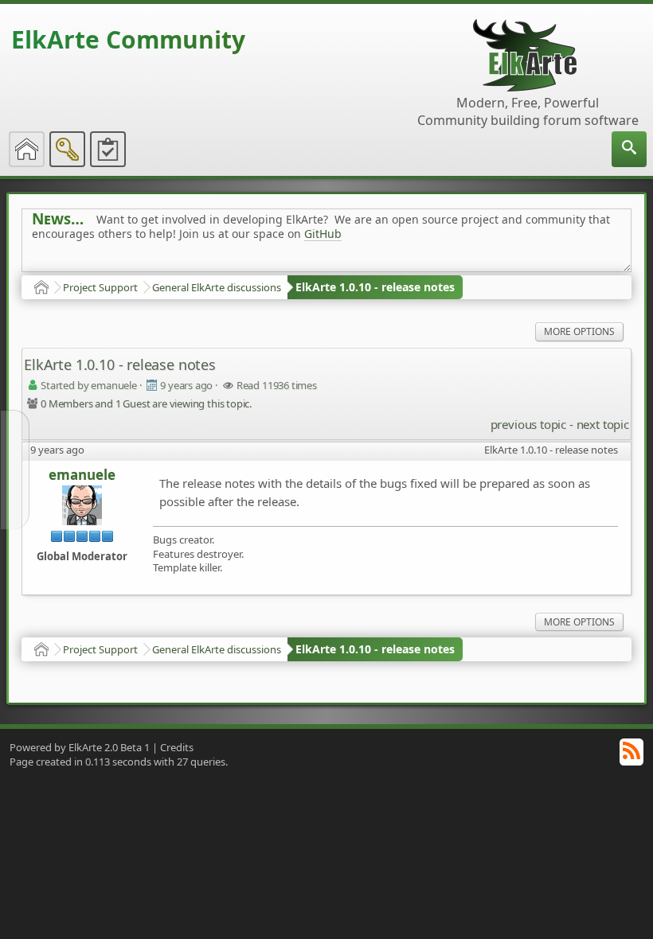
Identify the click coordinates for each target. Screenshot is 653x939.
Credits (177, 747)
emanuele (82, 475)
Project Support (100, 287)
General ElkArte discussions (216, 287)
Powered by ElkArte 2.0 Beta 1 (80, 747)
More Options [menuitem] (579, 331)
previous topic (528, 424)
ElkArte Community (128, 39)
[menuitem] (629, 149)
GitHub (323, 233)
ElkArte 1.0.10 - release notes (375, 286)
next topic (603, 424)
